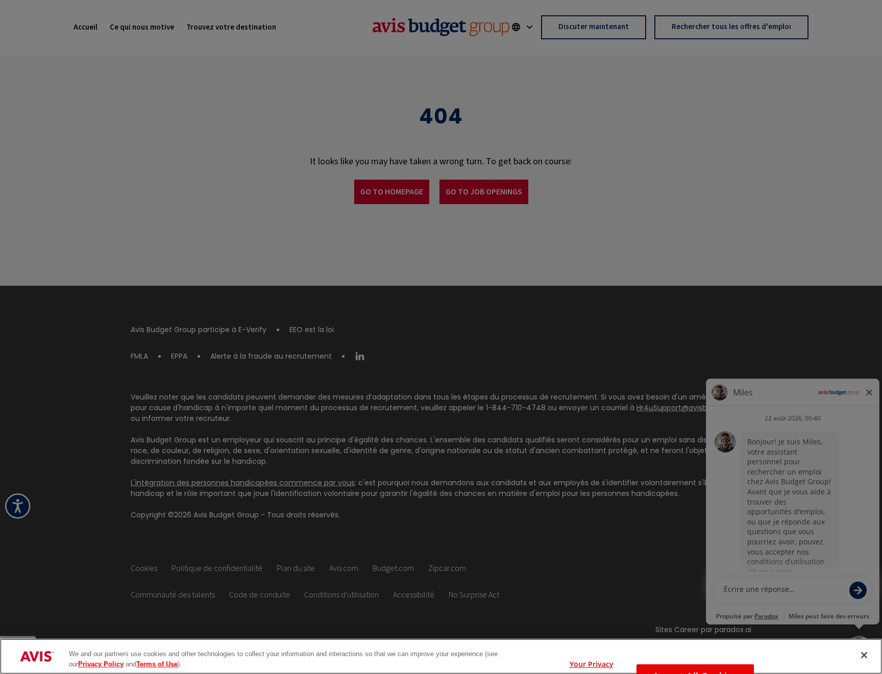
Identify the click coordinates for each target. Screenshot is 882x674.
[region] (441, 656)
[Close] (864, 655)
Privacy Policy (101, 663)
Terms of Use (157, 663)
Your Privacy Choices (592, 661)
